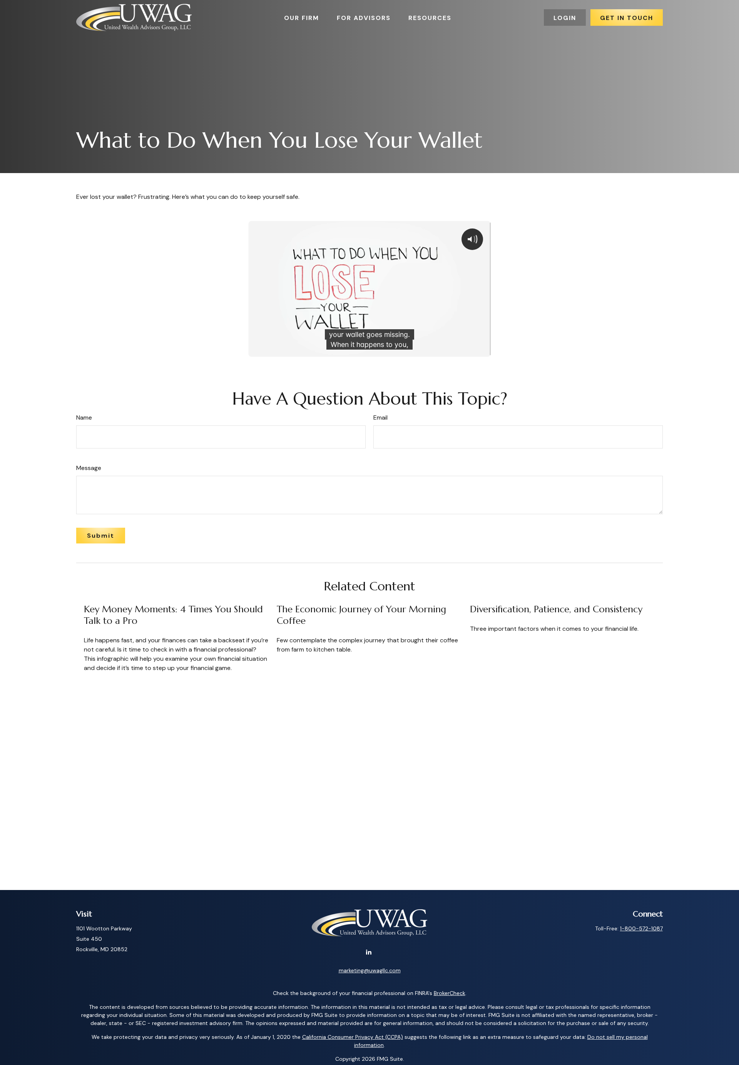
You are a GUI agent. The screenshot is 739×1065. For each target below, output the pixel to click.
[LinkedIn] (369, 952)
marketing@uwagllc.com (370, 970)
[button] (301, 17)
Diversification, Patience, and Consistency (556, 609)
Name (84, 417)
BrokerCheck (449, 993)
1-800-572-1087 (641, 928)
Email (380, 417)
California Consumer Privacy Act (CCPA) (352, 1036)
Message (88, 468)
